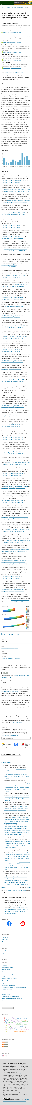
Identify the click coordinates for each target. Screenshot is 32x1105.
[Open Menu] (1, 3)
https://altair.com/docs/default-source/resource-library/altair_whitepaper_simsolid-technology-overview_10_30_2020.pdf (13, 562)
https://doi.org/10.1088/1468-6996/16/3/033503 (13, 213)
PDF (5, 634)
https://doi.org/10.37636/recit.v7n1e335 (14, 72)
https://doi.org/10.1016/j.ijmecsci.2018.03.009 (18, 540)
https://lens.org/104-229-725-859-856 (10, 416)
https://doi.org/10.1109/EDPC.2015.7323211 (12, 500)
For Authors (5, 939)
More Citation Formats (8, 738)
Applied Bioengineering (7, 967)
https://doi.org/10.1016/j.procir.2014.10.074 (12, 297)
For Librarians (5, 941)
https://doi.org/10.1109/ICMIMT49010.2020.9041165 (14, 517)
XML (18, 634)
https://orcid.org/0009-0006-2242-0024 (12, 32)
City (3, 971)
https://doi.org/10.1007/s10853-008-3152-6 (12, 360)
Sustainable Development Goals (9, 1001)
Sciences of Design (6, 980)
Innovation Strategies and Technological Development (14, 987)
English (4, 950)
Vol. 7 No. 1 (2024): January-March (19, 7)
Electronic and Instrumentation (9, 985)
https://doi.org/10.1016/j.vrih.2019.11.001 (11, 225)
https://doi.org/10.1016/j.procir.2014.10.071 (15, 326)
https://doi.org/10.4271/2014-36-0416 (20, 600)
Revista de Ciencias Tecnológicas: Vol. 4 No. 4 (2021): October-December (17, 776)
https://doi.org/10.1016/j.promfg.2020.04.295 (12, 589)
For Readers (5, 937)
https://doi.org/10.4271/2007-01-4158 (16, 286)
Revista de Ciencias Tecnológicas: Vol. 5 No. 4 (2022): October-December (16, 810)
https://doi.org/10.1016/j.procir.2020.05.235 (15, 336)
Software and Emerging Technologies (10, 996)
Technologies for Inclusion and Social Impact (12, 998)
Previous (5, 887)
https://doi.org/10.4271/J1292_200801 (10, 425)
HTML (11, 634)
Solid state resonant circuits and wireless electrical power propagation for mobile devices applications (17, 785)
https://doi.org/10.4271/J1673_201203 (16, 275)
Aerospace (4, 965)
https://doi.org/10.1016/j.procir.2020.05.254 (12, 236)
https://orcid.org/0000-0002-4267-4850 (12, 60)
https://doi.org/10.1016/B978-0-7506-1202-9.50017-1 (17, 189)
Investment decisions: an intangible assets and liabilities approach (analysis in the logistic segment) (17, 863)
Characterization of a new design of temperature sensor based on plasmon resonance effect (17, 819)
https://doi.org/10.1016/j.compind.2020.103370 (13, 180)
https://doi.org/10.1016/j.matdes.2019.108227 (12, 380)
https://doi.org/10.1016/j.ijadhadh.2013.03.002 (18, 200)
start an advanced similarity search (17, 890)
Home (2, 7)
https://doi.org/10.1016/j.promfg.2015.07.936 (12, 405)
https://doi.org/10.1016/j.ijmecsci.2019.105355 (15, 249)
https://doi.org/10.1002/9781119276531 (11, 369)
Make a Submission (8, 1008)
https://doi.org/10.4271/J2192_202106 (10, 349)
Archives (8, 7)
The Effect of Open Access (16, 722)
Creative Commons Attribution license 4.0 (10, 691)
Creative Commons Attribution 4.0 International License (16, 1100)
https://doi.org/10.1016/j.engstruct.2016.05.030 (16, 486)
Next (28, 887)
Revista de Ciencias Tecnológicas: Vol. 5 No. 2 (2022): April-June (16, 867)
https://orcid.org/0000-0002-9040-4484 (12, 52)
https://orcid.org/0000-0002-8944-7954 (12, 68)
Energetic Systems (6, 994)
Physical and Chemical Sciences (9, 983)
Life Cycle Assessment (7, 989)
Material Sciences (6, 969)
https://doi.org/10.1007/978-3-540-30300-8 (12, 473)
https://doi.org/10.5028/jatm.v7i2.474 (10, 576)
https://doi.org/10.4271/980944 (9, 265)
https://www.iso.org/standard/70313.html (14, 306)
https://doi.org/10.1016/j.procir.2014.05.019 (12, 437)
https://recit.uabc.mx (9, 1074)
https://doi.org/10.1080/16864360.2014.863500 (18, 462)
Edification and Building (7, 974)
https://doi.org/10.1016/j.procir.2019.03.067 (12, 452)
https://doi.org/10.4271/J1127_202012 (10, 315)
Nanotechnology (6, 992)
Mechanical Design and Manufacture (10, 658)
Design (3, 976)
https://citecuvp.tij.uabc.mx (24, 1074)
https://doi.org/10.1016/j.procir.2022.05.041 (18, 529)
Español (4, 953)
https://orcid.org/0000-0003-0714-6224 (12, 42)
